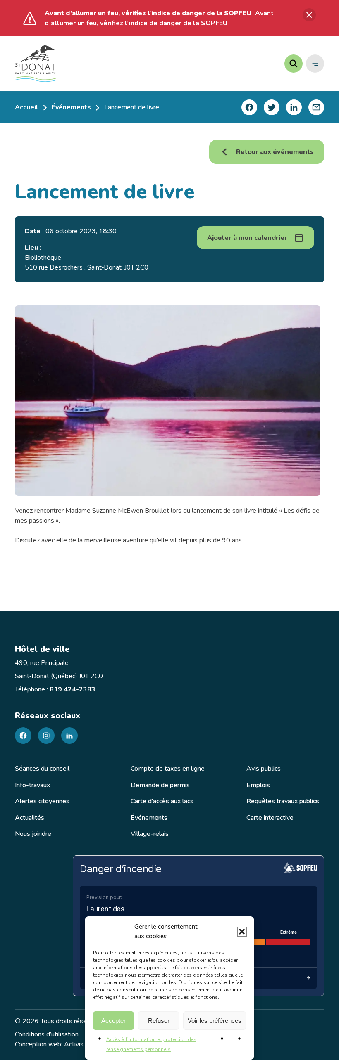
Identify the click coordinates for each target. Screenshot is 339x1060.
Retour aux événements (275, 151)
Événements (71, 107)
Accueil (26, 107)
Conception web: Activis (49, 1044)
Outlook (278, 293)
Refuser (159, 1020)
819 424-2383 (72, 689)
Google (278, 278)
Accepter (113, 1020)
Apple (276, 262)
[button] (242, 932)
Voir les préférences (214, 1020)
